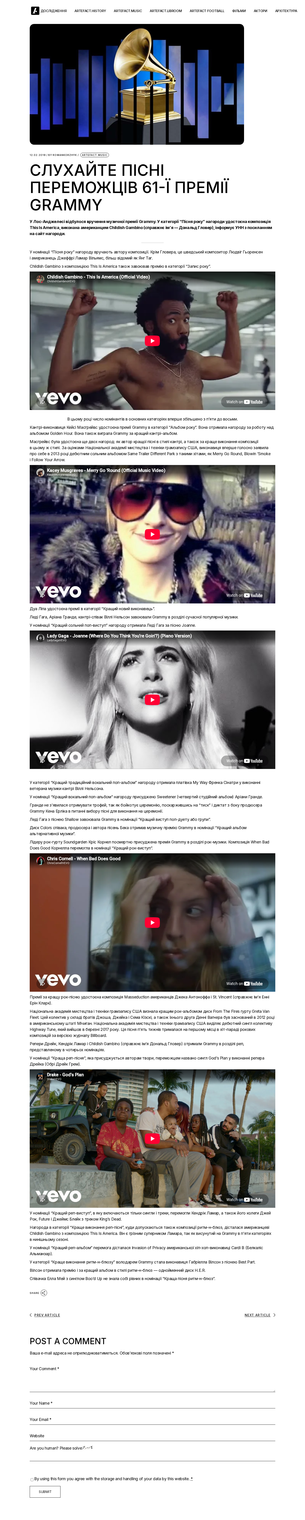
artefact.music (94, 155)
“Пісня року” (63, 252)
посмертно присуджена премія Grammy (149, 842)
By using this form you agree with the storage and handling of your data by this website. (113, 1478)
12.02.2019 (38, 155)
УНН (239, 227)
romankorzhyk (62, 155)
